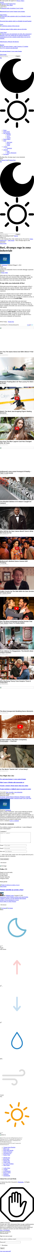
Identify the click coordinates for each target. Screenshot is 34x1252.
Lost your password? (5, 1251)
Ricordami (4, 1245)
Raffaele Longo (10, 895)
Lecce (1, 24)
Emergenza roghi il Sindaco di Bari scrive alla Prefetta (14, 897)
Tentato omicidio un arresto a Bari (11, 890)
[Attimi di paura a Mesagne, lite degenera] (17, 38)
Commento (3, 831)
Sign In (16, 236)
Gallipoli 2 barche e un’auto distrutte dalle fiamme (13, 898)
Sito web (2, 851)
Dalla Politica (3, 14)
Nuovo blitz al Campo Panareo (8, 901)
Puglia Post (11, 321)
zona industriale (18, 792)
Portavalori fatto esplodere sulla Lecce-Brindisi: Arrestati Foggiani (15, 21)
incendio (11, 792)
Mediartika (21, 1182)
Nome (2, 845)
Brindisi (2, 45)
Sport (5, 32)
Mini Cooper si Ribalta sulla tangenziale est (12, 782)
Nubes (31, 239)
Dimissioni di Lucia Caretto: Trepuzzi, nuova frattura (12, 11)
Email (2, 848)
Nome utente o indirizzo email (8, 1239)
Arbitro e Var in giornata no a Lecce (9, 900)
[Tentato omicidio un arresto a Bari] (9, 885)
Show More (10, 5)
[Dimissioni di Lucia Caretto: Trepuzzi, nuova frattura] (11, 8)
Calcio (1, 32)
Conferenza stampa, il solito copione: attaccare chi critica (13, 29)
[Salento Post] (8, 3)
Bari (7, 792)
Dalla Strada (3, 54)
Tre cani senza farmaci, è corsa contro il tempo (11, 51)
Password (2, 1242)
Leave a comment (14, 820)
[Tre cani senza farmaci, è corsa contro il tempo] (17, 48)
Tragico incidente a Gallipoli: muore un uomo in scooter (15, 789)
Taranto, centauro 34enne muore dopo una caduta (14, 785)
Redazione (4, 265)
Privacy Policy (20, 0)
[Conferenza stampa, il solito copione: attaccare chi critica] (9, 26)
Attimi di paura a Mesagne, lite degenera (9, 41)
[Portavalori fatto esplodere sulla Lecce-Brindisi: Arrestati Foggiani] (17, 17)
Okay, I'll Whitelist (5, 1230)
